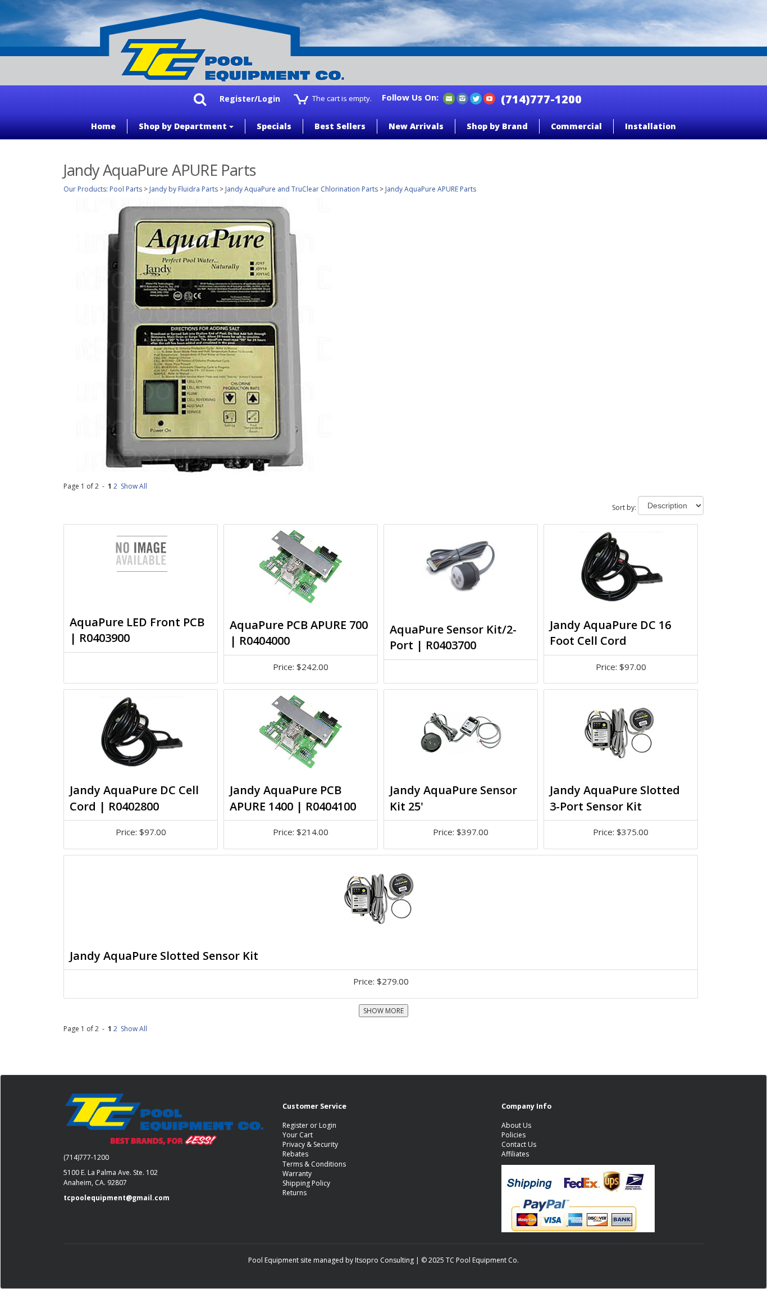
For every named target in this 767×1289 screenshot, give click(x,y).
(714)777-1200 (541, 99)
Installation (650, 126)
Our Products (84, 189)
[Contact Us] (449, 98)
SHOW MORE (383, 1010)
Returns (294, 1192)
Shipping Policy (306, 1183)
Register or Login (309, 1125)
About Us (516, 1125)
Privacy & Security (310, 1144)
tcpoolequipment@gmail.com (116, 1198)
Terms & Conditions (314, 1164)
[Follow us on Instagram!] (462, 98)
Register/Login (250, 98)
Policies (513, 1135)
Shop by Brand (497, 126)
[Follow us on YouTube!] (489, 98)
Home (103, 126)
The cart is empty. (342, 98)
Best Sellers (340, 126)
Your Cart (297, 1135)
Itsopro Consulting (384, 1260)
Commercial (576, 126)
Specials (274, 126)
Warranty (297, 1173)
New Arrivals (416, 126)
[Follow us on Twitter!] (476, 98)
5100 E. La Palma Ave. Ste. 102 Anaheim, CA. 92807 (110, 1177)
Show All (134, 486)
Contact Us (518, 1144)
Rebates (295, 1154)
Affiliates (515, 1154)
